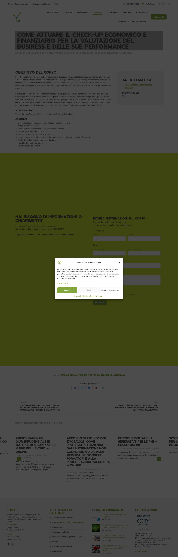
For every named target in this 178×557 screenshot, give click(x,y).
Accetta (67, 290)
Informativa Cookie (81, 296)
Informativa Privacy (96, 296)
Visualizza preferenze (110, 290)
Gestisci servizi (64, 283)
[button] (119, 262)
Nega (88, 290)
